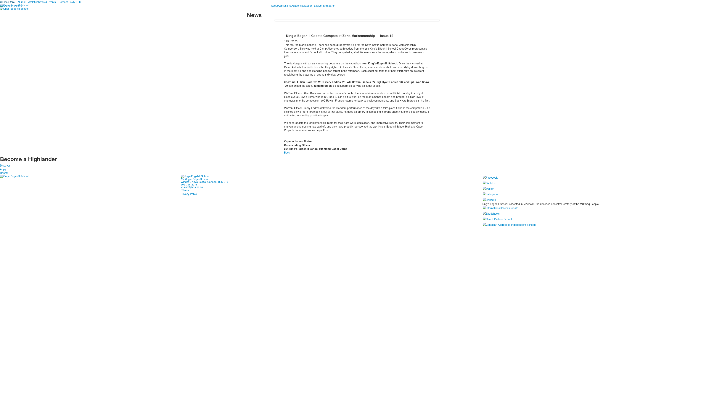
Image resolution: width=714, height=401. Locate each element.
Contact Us (65, 2)
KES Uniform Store (11, 5)
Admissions (284, 5)
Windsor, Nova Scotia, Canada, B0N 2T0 (205, 182)
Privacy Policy (189, 194)
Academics (297, 5)
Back (287, 152)
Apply (3, 169)
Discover (5, 165)
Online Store (7, 2)
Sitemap (185, 190)
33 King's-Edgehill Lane (194, 179)
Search (331, 5)
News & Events (47, 2)
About (274, 5)
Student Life (311, 5)
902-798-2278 (189, 184)
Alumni (21, 2)
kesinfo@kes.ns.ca (192, 187)
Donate (322, 5)
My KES (76, 2)
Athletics (33, 2)
